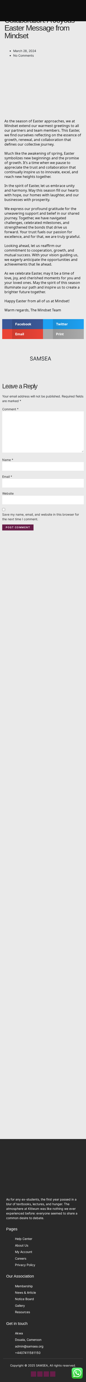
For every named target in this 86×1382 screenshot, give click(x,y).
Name (7, 460)
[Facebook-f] (33, 1374)
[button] (80, 10)
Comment (10, 409)
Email (7, 476)
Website (8, 493)
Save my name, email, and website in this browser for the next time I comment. (40, 517)
